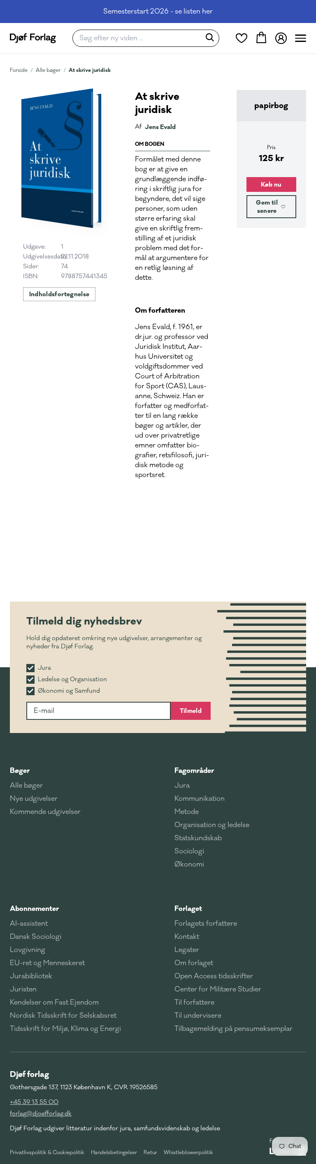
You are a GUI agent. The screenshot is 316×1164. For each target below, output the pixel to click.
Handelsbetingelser (114, 1152)
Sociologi (189, 851)
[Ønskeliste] (241, 38)
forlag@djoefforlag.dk (41, 1114)
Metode (186, 811)
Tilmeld (191, 711)
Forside (19, 70)
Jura (182, 785)
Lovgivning (27, 949)
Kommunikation (199, 798)
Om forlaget (193, 963)
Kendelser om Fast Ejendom (54, 1002)
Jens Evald (160, 127)
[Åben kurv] (261, 38)
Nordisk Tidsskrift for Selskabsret (63, 1015)
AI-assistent (29, 923)
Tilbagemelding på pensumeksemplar (233, 1028)
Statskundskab (198, 838)
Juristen (23, 989)
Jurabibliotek (31, 976)
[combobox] (139, 38)
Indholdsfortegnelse (59, 294)
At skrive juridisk (90, 70)
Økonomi (189, 864)
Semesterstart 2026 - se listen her (158, 11)
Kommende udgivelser (45, 811)
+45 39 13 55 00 (34, 1102)
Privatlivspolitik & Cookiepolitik (47, 1152)
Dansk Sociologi (35, 936)
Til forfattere (194, 1002)
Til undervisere (197, 1015)
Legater (186, 949)
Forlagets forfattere (205, 923)
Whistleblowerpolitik (188, 1152)
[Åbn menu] (300, 38)
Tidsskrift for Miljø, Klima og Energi (65, 1028)
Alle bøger (48, 70)
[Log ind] (281, 38)
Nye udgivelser (34, 798)
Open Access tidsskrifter (213, 976)
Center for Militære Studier (217, 989)
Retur (150, 1152)
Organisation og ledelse (211, 825)
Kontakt (186, 936)
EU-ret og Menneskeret (47, 963)
